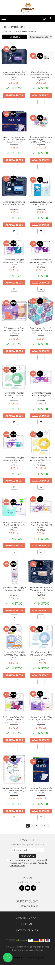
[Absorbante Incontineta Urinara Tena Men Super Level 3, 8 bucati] (14, 121)
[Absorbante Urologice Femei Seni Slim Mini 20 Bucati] (41, 507)
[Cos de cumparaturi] (44, 18)
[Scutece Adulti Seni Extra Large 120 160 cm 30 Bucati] (41, 186)
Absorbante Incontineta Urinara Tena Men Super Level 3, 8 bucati (14, 139)
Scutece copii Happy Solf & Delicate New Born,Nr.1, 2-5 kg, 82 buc (14, 790)
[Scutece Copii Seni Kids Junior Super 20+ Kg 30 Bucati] (14, 636)
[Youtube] (27, 888)
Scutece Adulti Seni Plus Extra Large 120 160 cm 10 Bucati (41, 719)
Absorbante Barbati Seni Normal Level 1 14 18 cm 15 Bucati (41, 589)
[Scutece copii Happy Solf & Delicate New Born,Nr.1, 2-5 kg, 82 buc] (14, 769)
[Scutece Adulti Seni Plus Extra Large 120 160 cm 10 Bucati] (41, 701)
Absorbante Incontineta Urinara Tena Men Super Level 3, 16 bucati (41, 790)
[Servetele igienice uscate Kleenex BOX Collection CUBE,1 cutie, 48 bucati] (41, 310)
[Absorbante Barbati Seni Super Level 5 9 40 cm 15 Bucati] (14, 56)
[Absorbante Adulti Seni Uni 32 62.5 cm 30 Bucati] (41, 636)
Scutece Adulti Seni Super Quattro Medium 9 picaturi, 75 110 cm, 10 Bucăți (14, 719)
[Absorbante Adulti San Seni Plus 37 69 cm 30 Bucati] (14, 377)
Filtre (16, 36)
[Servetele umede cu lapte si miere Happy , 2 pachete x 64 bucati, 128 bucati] (41, 121)
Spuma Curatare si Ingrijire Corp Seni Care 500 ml (14, 588)
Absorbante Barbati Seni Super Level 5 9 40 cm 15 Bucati (14, 74)
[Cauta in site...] (51, 18)
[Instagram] (33, 888)
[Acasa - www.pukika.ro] (27, 7)
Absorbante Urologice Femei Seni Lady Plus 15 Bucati (41, 261)
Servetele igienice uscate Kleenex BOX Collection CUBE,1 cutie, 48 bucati (41, 330)
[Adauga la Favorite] (14, 101)
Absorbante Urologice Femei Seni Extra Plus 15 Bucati (14, 261)
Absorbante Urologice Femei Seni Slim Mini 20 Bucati (40, 524)
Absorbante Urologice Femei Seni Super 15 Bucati (41, 395)
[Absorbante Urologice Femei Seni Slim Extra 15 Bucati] (14, 442)
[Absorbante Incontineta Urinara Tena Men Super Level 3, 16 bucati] (41, 769)
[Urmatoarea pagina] (48, 826)
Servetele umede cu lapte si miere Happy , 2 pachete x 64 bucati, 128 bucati (41, 139)
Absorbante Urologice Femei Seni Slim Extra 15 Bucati (14, 459)
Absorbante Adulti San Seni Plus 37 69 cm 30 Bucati (14, 395)
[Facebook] (21, 888)
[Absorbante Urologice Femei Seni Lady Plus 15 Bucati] (41, 248)
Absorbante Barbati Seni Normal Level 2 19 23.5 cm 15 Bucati (14, 204)
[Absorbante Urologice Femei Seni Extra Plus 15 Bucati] (14, 247)
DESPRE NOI (26, 924)
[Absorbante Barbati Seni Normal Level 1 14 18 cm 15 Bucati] (41, 572)
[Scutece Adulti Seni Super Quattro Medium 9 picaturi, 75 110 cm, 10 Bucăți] (14, 701)
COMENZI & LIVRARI (26, 917)
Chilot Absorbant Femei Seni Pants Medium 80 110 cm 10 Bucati (14, 330)
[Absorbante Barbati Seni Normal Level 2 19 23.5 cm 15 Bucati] (14, 186)
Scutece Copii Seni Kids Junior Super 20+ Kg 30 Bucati (14, 654)
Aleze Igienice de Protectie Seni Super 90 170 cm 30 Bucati (14, 524)
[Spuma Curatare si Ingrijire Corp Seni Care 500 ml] (14, 572)
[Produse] (4, 19)
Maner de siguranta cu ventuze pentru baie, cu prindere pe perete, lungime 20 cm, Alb (40, 74)
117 (43, 825)
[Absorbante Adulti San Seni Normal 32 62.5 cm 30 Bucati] (41, 442)
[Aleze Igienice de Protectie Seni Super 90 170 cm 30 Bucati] (14, 507)
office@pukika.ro (29, 905)
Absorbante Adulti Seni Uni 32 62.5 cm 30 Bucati (41, 653)
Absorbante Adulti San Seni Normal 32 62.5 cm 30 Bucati (41, 459)
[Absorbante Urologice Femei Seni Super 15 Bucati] (41, 377)
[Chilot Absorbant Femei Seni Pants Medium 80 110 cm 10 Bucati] (14, 311)
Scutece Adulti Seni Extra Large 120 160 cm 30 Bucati (41, 204)
